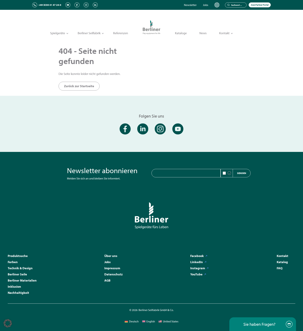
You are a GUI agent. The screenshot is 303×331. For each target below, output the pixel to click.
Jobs (205, 5)
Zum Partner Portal (259, 5)
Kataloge (181, 33)
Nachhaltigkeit (18, 293)
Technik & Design (20, 268)
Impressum (112, 268)
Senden (241, 173)
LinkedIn (196, 262)
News (203, 33)
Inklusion (14, 287)
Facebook (197, 256)
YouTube (196, 274)
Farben (13, 262)
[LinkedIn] (95, 4)
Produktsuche (18, 256)
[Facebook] (77, 4)
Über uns (110, 256)
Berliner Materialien (22, 280)
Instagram (197, 268)
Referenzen (120, 33)
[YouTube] (67, 4)
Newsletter (190, 5)
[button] (7, 323)
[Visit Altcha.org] (229, 173)
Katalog (282, 262)
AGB (107, 280)
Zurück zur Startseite (79, 86)
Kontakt (282, 256)
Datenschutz (113, 274)
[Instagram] (86, 4)
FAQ (279, 268)
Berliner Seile (17, 274)
